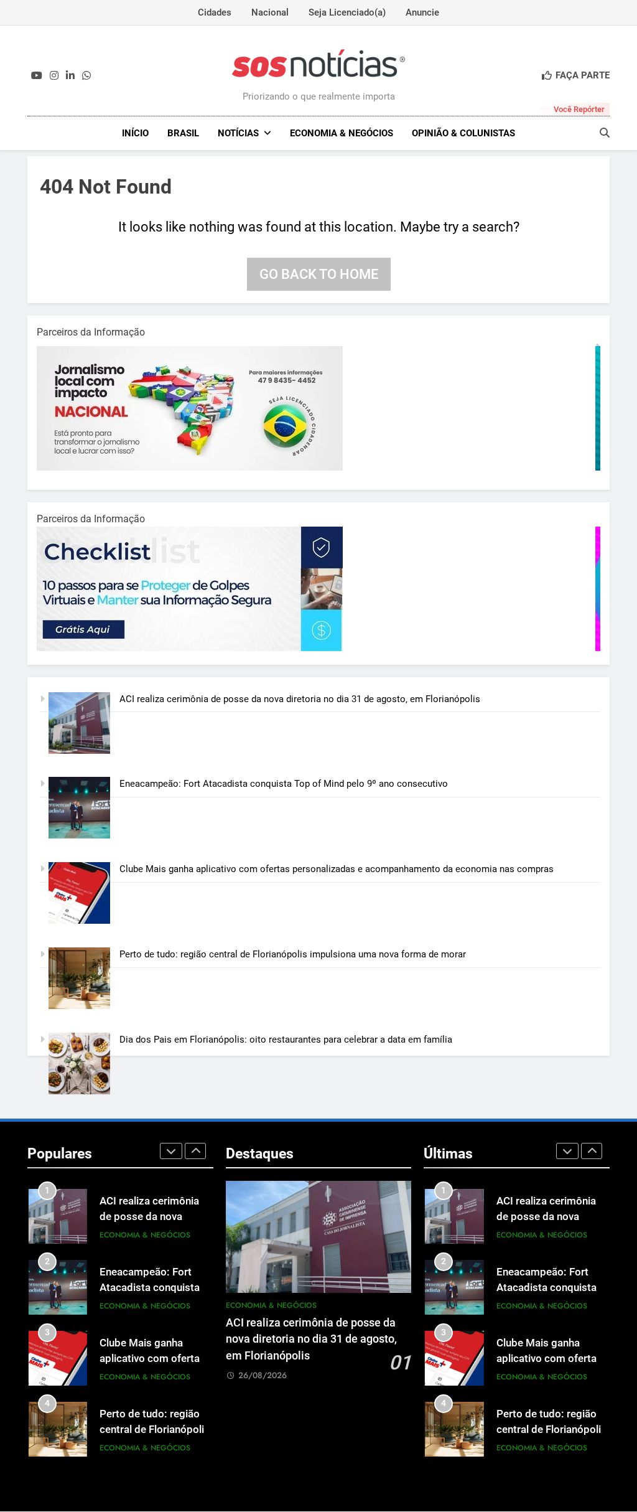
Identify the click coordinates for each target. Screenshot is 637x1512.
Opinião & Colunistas (463, 133)
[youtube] (36, 75)
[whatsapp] (86, 75)
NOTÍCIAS (238, 133)
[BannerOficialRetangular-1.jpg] (192, 648)
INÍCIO (135, 133)
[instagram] (54, 75)
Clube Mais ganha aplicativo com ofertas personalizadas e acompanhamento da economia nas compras (336, 869)
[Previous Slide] (171, 1151)
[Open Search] (605, 133)
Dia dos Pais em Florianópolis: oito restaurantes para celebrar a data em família (285, 1039)
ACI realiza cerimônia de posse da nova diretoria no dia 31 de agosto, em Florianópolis (299, 699)
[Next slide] (195, 1151)
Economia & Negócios (341, 133)
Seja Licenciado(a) (347, 12)
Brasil (183, 133)
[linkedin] (70, 75)
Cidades (214, 12)
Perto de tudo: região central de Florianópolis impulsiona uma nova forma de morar (292, 954)
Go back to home (318, 274)
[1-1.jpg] (192, 467)
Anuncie (422, 12)
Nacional (270, 12)
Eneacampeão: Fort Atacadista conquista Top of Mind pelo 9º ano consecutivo (283, 783)
